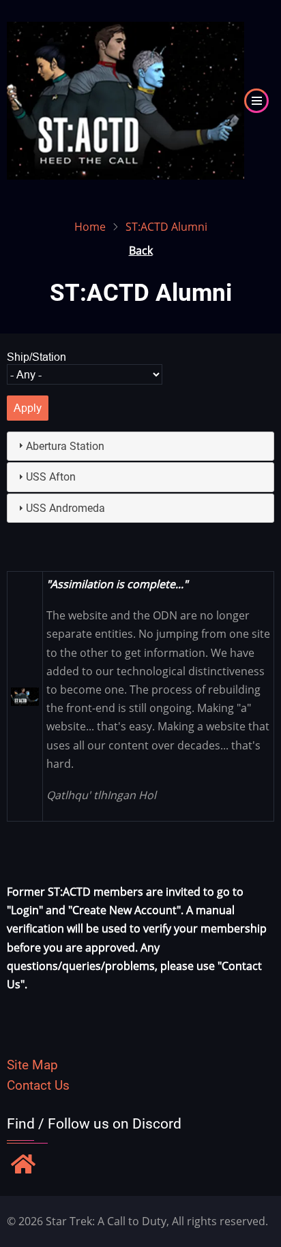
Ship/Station (36, 357)
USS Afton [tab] (51, 476)
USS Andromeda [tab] (65, 508)
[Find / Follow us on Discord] (23, 1165)
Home (90, 226)
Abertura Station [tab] (65, 446)
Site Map (32, 1065)
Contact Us (38, 1085)
